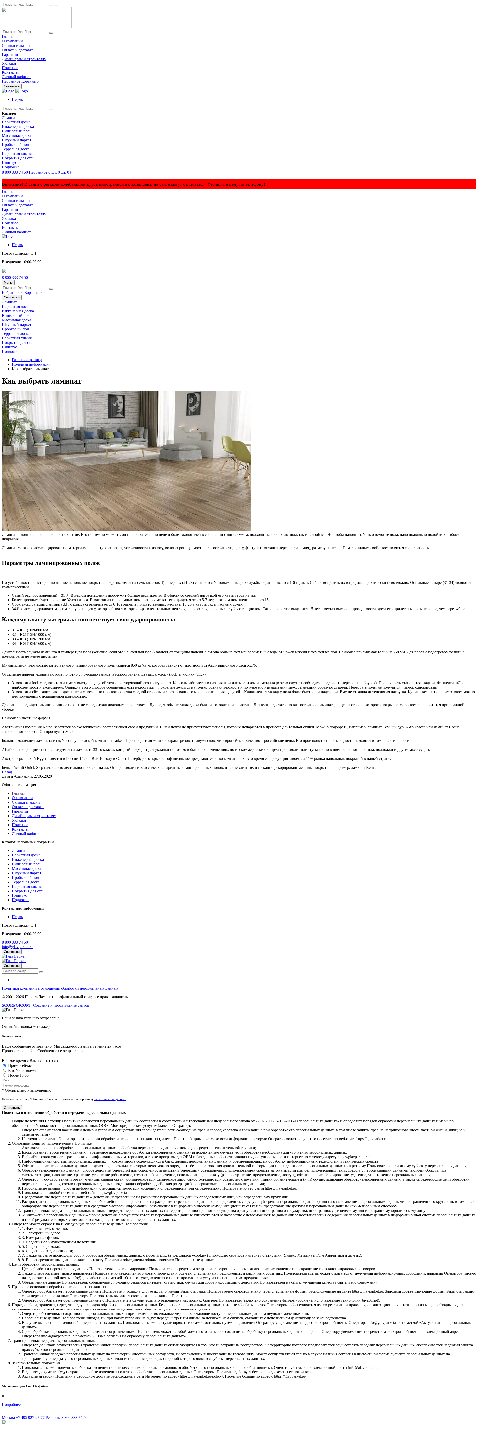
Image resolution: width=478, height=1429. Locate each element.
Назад (7, 772)
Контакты (10, 72)
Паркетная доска (16, 122)
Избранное (11, 81)
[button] (17, 99)
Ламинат (9, 118)
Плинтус (9, 162)
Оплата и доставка (18, 50)
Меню (8, 282)
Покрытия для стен (18, 158)
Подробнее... (13, 1404)
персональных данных (110, 1099)
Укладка (9, 63)
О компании (12, 41)
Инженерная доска (18, 126)
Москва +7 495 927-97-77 (23, 1417)
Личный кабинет (16, 77)
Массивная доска (16, 135)
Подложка (10, 167)
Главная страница (27, 360)
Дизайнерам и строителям (24, 59)
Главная (8, 36)
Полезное (10, 68)
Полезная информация (31, 364)
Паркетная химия (17, 153)
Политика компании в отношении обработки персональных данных (60, 988)
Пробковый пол (15, 144)
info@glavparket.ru (17, 947)
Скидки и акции (16, 45)
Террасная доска (16, 149)
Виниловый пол (16, 131)
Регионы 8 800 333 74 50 (66, 1417)
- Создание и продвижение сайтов (45, 1005)
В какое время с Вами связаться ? (30, 1060)
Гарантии (10, 54)
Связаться (12, 86)
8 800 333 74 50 (15, 172)
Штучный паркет (16, 140)
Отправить (12, 1108)
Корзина (30, 81)
